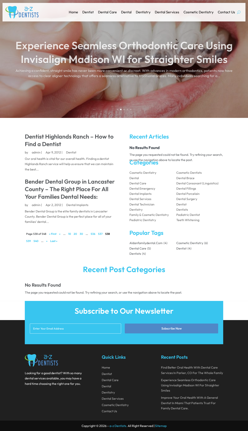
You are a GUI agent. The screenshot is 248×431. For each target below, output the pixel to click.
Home (73, 12)
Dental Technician (141, 204)
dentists (137, 254)
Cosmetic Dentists (189, 173)
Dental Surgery (186, 199)
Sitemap (161, 426)
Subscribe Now (171, 328)
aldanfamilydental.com (148, 243)
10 (69, 234)
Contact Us (226, 12)
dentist (183, 248)
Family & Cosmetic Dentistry (149, 215)
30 (81, 234)
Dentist (88, 12)
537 (100, 234)
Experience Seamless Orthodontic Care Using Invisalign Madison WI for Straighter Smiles (190, 385)
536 (93, 234)
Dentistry (143, 12)
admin (36, 152)
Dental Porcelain (188, 194)
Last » (53, 241)
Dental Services (167, 12)
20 (75, 234)
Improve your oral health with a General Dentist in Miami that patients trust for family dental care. (189, 403)
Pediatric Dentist (188, 215)
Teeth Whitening (187, 220)
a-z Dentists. (118, 426)
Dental (126, 12)
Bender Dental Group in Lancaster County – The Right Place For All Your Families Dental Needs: (70, 189)
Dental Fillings (186, 188)
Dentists (182, 209)
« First (52, 234)
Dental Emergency (142, 188)
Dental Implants (77, 205)
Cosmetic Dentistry (198, 12)
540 (36, 241)
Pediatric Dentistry (142, 220)
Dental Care (107, 12)
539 (28, 241)
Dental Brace (185, 178)
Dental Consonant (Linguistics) (197, 183)
